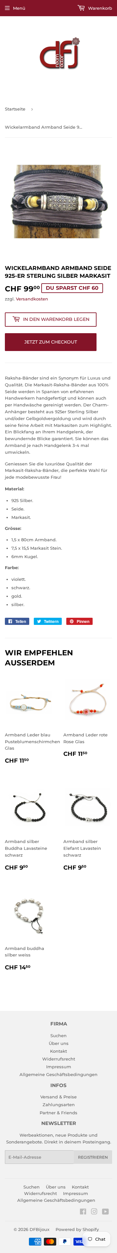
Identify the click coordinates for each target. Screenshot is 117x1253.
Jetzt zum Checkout (50, 342)
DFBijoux (39, 1229)
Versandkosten (32, 298)
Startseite (15, 108)
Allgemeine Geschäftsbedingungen (59, 1074)
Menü (19, 8)
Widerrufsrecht (58, 1058)
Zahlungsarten (59, 1104)
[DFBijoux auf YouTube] (105, 1212)
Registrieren (93, 1157)
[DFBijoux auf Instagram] (94, 1212)
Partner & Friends (58, 1112)
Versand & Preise (58, 1096)
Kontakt (58, 1051)
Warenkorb (99, 8)
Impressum (58, 1066)
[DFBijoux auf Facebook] (83, 1212)
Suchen (58, 1035)
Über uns (59, 1043)
